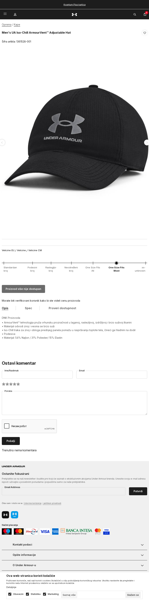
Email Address (12, 487)
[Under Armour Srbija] (74, 14)
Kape (17, 24)
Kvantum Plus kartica (75, 4)
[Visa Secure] (106, 531)
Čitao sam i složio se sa (31, 503)
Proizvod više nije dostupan (23, 288)
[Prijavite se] (15, 13)
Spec (28, 308)
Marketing (53, 594)
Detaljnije (11, 587)
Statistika (36, 594)
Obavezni (18, 594)
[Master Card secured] (98, 531)
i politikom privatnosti (52, 503)
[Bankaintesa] (76, 531)
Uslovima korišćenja (32, 503)
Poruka (8, 391)
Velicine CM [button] (35, 250)
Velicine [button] (21, 250)
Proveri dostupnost (62, 308)
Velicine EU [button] (8, 250)
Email (82, 370)
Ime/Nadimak (12, 370)
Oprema (6, 24)
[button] (144, 37)
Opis (5, 308)
